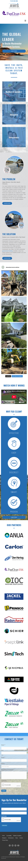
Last (2, 755)
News (16, 837)
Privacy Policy (5, 840)
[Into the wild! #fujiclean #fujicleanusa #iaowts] (14, 361)
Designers (4, 837)
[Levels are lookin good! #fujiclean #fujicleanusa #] (14, 309)
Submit (3, 790)
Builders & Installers (17, 835)
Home (3, 835)
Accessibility (9, 835)
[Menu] (25, 20)
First (2, 750)
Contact (21, 837)
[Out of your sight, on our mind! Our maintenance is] (14, 335)
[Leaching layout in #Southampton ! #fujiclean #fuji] (14, 283)
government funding (7, 251)
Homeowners (11, 837)
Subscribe (4, 825)
